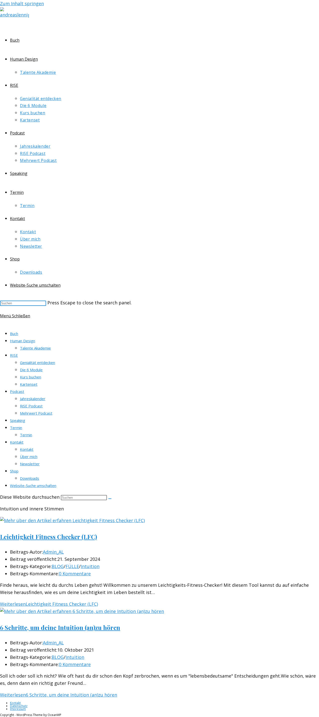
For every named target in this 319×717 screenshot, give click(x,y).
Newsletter (30, 463)
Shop (14, 471)
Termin (16, 427)
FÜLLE (72, 566)
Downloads (29, 478)
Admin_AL (53, 552)
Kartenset (28, 384)
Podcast (17, 391)
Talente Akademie (35, 348)
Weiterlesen (49, 604)
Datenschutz (18, 706)
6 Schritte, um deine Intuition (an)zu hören (60, 627)
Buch (14, 333)
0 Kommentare (75, 574)
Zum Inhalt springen (22, 3)
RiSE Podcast (31, 405)
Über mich (28, 456)
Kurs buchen (30, 376)
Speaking (17, 420)
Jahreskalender (32, 398)
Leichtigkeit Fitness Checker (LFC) (48, 537)
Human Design (22, 340)
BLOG (58, 566)
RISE (14, 355)
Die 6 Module (31, 369)
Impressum (18, 709)
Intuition (90, 566)
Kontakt (16, 442)
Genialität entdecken (37, 362)
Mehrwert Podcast (36, 413)
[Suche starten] (110, 498)
